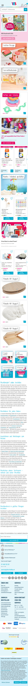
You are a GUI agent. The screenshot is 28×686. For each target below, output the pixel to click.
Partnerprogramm (5, 587)
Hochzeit (14, 425)
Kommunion (19, 425)
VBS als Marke (4, 589)
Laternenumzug (12, 427)
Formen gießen (12, 454)
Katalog (16, 585)
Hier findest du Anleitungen (15, 461)
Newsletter (17, 590)
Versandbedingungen (6, 604)
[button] (2, 159)
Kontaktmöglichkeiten (20, 615)
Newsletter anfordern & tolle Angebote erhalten (14, 533)
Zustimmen (23, 682)
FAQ (15, 594)
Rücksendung (4, 611)
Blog (22, 422)
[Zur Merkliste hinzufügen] (11, 148)
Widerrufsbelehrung (5, 606)
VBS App (3, 616)
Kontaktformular (7, 573)
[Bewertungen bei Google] (14, 636)
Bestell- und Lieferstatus (20, 617)
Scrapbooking (22, 454)
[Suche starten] (25, 9)
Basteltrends (13, 415)
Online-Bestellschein (6, 603)
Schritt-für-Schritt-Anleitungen (17, 451)
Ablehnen (17, 682)
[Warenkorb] (25, 5)
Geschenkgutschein (19, 587)
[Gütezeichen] (4, 642)
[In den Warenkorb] (11, 171)
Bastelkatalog (16, 419)
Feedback (21, 573)
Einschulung (3, 427)
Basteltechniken (4, 415)
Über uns (3, 585)
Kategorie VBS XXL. (15, 514)
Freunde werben (18, 589)
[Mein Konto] (22, 5)
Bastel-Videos (5, 451)
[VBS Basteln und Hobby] (14, 3)
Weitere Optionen (6, 682)
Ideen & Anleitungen (19, 592)
